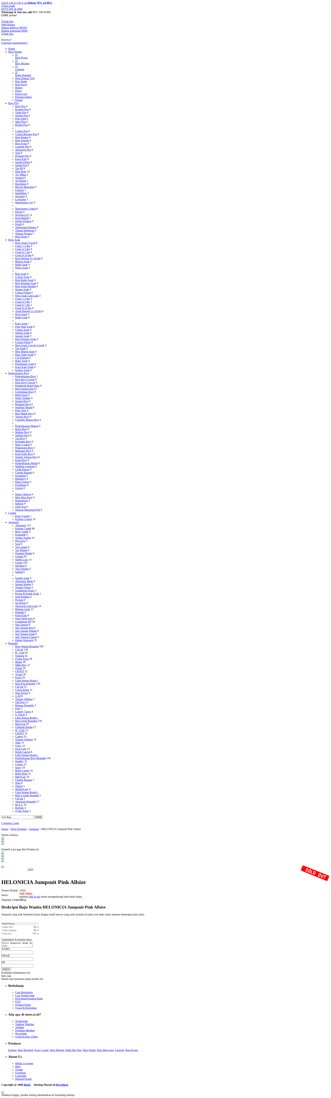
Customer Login (10, 823)
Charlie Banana (23, 472)
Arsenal (19, 177)
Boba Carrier (22, 770)
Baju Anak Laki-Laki (26, 295)
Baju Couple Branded (27, 795)
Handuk (19, 612)
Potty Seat (20, 410)
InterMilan (21, 193)
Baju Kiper (21, 236)
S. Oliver (20, 714)
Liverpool (20, 199)
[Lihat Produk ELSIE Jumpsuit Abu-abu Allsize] (2, 852)
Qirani (18, 668)
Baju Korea (21, 57)
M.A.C (19, 804)
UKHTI (19, 671)
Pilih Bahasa (8, 24)
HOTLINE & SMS (12, 9)
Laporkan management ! (14, 42)
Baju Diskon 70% (25, 78)
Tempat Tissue (23, 587)
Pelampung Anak (24, 363)
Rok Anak (20, 273)
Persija (18, 211)
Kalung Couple (23, 519)
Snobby (19, 761)
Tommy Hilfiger (24, 699)
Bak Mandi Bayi (24, 413)
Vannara (19, 655)
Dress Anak (21, 267)
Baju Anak (14, 239)
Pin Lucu (20, 540)
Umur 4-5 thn (22, 249)
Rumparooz (21, 500)
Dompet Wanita (23, 553)
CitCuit (19, 649)
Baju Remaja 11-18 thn (27, 258)
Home (11, 48)
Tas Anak (20, 348)
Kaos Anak (21, 323)
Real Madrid (22, 218)
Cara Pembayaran (24, 995)
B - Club (20, 652)
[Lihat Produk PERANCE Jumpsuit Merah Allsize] (2, 858)
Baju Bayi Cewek (25, 379)
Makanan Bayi (23, 450)
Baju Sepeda (22, 140)
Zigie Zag (20, 506)
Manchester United (25, 208)
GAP (18, 696)
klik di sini (34, 896)
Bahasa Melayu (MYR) (14, 27)
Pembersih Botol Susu (27, 385)
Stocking (20, 565)
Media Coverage (24, 1063)
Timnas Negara (23, 233)
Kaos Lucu (21, 93)
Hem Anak (21, 314)
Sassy (18, 767)
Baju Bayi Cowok (25, 382)
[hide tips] (7, 21)
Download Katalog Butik (29, 998)
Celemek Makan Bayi (27, 419)
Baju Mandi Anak (25, 351)
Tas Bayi (20, 438)
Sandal (19, 571)
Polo (17, 708)
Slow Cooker (22, 444)
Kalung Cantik (23, 528)
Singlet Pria (21, 115)
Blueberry (20, 478)
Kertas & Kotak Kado (27, 593)
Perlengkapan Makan (26, 426)
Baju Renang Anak (25, 283)
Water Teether (22, 398)
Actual (18, 674)
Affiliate (19, 1027)
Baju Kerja (21, 84)
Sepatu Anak (22, 289)
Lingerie (19, 69)
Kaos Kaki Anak (24, 367)
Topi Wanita (21, 568)
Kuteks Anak (22, 370)
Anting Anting (23, 537)
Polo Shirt (20, 118)
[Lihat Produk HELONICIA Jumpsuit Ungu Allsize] (2, 843)
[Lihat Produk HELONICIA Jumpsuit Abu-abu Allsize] (2, 838)
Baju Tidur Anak (24, 354)
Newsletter (21, 1033)
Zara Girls (20, 748)
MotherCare (21, 789)
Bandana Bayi (23, 404)
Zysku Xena (22, 658)
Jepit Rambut (22, 596)
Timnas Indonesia (24, 230)
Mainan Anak (22, 609)
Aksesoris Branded (25, 801)
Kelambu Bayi (23, 441)
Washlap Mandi (23, 407)
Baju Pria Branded (25, 683)
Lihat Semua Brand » (26, 680)
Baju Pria (13, 103)
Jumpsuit (34, 829)
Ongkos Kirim (23, 1004)
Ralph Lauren (22, 752)
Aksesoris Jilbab (24, 581)
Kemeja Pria (22, 109)
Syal (17, 544)
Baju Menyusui (105, 1050)
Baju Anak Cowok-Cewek (29, 345)
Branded (13, 643)
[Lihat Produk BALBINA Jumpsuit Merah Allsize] (2, 855)
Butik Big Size (74, 1050)
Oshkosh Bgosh (24, 727)
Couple (12, 512)
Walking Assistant (25, 466)
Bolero (19, 87)
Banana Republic (24, 705)
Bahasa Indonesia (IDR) (14, 30)
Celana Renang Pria (26, 134)
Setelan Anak (22, 332)
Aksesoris (13, 522)
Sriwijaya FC (22, 214)
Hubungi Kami (23, 1078)
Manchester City (24, 202)
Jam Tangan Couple (26, 637)
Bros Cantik (21, 531)
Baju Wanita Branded (27, 646)
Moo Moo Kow (23, 497)
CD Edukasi (22, 357)
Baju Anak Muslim (25, 286)
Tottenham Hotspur (25, 227)
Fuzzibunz (21, 485)
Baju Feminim (18, 829)
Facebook (20, 1072)
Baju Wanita (15, 51)
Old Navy (20, 702)
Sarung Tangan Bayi (26, 457)
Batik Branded (23, 75)
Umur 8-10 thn (23, 255)
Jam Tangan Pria (24, 627)
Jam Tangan (21, 624)
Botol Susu (21, 395)
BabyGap (20, 724)
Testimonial (21, 1021)
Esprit (18, 677)
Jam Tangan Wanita (26, 630)
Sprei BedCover (24, 618)
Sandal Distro (22, 162)
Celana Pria (21, 131)
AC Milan (20, 174)
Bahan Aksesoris (24, 640)
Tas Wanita (21, 550)
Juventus (20, 196)
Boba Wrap (21, 773)
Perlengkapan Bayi (18, 373)
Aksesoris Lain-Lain (26, 606)
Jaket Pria (20, 121)
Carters (19, 736)
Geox (18, 745)
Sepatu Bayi (21, 401)
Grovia (19, 488)
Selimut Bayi (22, 435)
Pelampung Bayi (24, 447)
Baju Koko (21, 143)
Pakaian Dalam (23, 97)
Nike (18, 742)
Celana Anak (22, 277)
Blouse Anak (22, 261)
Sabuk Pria (21, 165)
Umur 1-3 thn (22, 246)
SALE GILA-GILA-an (26, 2)
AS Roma (20, 180)
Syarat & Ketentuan (26, 1007)
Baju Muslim (22, 63)
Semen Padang (23, 221)
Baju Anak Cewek (25, 242)
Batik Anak (21, 264)
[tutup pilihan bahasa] (7, 33)
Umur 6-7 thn (22, 252)
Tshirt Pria (20, 112)
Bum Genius (22, 481)
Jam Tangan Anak (25, 634)
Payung (19, 599)
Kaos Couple (22, 516)
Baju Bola (20, 171)
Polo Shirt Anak (24, 326)
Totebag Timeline (24, 1024)
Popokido (20, 475)
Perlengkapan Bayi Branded (30, 758)
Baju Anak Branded (26, 720)
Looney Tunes (23, 711)
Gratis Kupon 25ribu (26, 1036)
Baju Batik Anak (24, 280)
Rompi (19, 100)
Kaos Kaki (21, 159)
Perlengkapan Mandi (26, 463)
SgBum (19, 503)
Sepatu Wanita (23, 584)
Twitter (19, 1069)
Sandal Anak (22, 578)
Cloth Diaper (22, 469)
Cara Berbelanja (24, 992)
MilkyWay (21, 665)
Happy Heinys (23, 494)
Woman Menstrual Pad (27, 509)
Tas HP (19, 168)
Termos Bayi (22, 416)
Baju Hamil (89, 1050)
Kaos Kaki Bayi (24, 454)
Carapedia (20, 1075)
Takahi (19, 786)
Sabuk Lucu (21, 559)
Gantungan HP (23, 621)
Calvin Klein (22, 689)
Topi (17, 152)
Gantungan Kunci (25, 590)
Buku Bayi (21, 429)
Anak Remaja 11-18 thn (28, 311)
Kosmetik (20, 534)
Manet (18, 661)
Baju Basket (21, 137)
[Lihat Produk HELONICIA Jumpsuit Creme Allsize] (2, 841)
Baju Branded (25, 1050)
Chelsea (19, 190)
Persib (18, 224)
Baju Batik (21, 81)
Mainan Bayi (22, 432)
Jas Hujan (20, 603)
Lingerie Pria (22, 146)
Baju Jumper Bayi (25, 388)
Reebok (19, 807)
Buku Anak (21, 360)
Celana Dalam (23, 292)
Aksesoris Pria (23, 149)
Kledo (27, 1084)
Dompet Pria (22, 156)
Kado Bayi (21, 460)
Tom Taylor (21, 693)
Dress (18, 90)
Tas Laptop (21, 547)
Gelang (19, 556)
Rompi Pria (21, 124)
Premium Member (25, 1030)
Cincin (18, 562)
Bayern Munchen (24, 187)
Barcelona (20, 183)
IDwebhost (62, 1084)
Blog (18, 1066)
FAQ (18, 1001)
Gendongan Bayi (24, 391)
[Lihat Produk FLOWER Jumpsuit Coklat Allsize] (2, 861)
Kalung (12, 1050)
